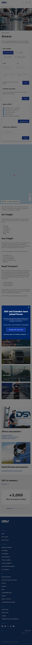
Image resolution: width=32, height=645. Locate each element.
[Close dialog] (28, 307)
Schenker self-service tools (16, 329)
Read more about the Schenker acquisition (15, 334)
